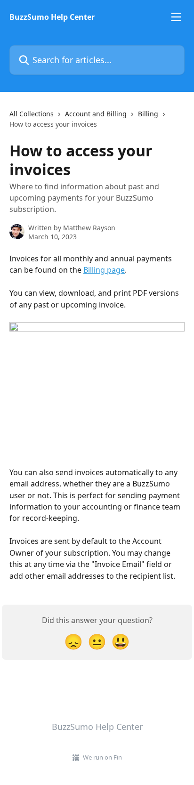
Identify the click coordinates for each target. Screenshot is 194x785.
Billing (148, 113)
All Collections (31, 113)
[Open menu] (176, 17)
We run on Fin (102, 757)
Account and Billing (96, 113)
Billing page (104, 270)
